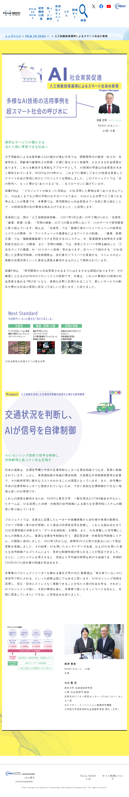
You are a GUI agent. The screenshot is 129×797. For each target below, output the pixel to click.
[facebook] (103, 7)
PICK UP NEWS (32, 13)
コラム (67, 13)
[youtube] (110, 7)
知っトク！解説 (50, 13)
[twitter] (95, 7)
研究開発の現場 (41, 13)
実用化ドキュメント (58, 13)
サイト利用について (112, 777)
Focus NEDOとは (88, 777)
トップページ (13, 36)
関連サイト (75, 13)
